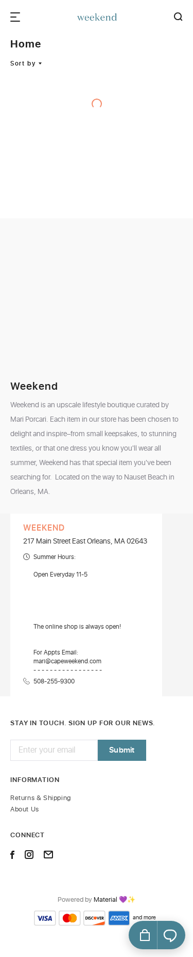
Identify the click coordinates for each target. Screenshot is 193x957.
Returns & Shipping (40, 798)
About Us (24, 810)
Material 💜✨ (114, 900)
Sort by (23, 63)
